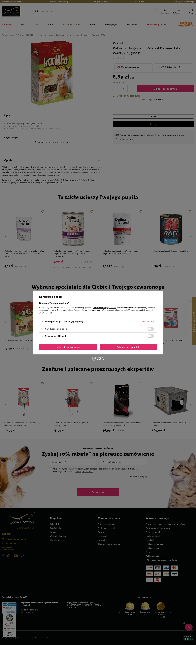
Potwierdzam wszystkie (128, 347)
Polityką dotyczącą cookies (104, 308)
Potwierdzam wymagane (68, 347)
